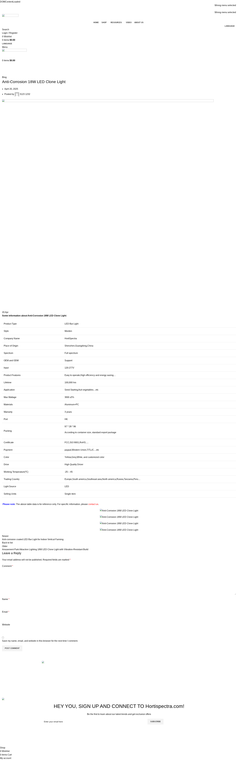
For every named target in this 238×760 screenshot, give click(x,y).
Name (5, 599)
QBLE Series (166, 678)
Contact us (86, 683)
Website (6, 624)
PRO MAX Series (168, 668)
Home (4, 74)
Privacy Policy (127, 683)
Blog (11, 74)
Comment (7, 566)
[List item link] (60, 680)
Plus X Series (166, 673)
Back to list (7, 543)
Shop (83, 668)
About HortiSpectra (90, 678)
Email (5, 612)
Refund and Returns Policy (133, 668)
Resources (86, 673)
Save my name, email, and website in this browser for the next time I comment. (40, 641)
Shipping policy (128, 673)
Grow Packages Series (171, 683)
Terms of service (128, 678)
